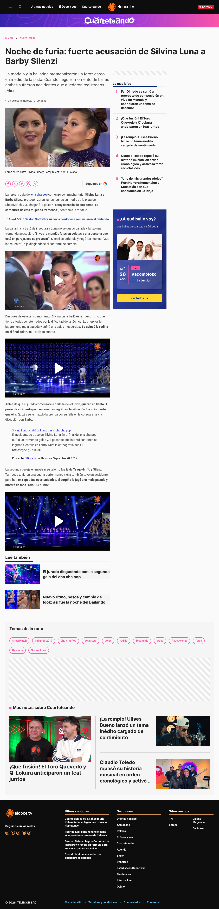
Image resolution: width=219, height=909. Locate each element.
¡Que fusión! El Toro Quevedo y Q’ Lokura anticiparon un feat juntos (140, 122)
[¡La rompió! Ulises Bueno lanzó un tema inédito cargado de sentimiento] (183, 731)
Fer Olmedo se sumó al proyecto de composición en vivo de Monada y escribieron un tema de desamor (142, 100)
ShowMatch (19, 640)
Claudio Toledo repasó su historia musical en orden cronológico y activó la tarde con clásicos (142, 162)
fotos (199, 640)
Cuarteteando (91, 6)
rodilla (123, 640)
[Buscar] (20, 7)
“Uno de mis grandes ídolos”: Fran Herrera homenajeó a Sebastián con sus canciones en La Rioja (142, 185)
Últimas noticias (42, 6)
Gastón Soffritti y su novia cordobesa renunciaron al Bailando (67, 219)
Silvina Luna (38, 650)
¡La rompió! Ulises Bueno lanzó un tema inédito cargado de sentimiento (139, 141)
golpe (108, 640)
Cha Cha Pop (68, 640)
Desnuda (17, 650)
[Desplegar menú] (7, 7)
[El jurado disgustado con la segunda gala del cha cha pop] (22, 574)
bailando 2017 (43, 640)
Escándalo (142, 640)
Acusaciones (179, 640)
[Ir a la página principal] (121, 7)
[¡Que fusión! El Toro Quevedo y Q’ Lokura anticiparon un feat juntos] (50, 739)
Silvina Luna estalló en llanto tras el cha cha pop (41, 430)
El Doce (9, 37)
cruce (160, 640)
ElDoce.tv (30, 458)
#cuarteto (90, 640)
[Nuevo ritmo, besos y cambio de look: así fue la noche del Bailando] (22, 600)
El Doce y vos (67, 6)
